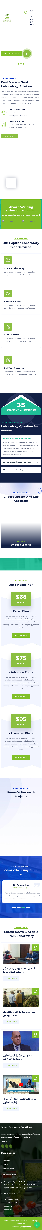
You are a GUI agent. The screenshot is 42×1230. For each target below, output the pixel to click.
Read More (8, 136)
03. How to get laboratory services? (17, 470)
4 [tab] (28, 907)
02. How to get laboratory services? (17, 462)
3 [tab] (23, 64)
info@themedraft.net (25, 6)
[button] (37, 1225)
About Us (6, 1160)
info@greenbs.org (11, 1193)
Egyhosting (26, 1227)
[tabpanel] (21, 34)
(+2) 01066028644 (11, 1203)
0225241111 (8, 1206)
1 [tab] (18, 64)
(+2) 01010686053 (11, 1199)
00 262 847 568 (32, 20)
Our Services (8, 1168)
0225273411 (8, 1209)
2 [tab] (21, 64)
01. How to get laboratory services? (17, 438)
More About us (10, 54)
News (5, 1164)
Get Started (20, 635)
